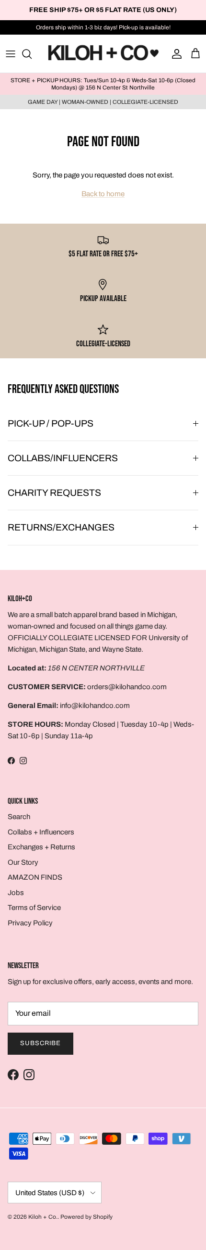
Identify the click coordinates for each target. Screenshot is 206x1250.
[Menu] (10, 53)
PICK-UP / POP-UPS (50, 423)
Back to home (103, 194)
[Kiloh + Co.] (103, 53)
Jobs (16, 892)
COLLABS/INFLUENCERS (63, 458)
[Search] (31, 53)
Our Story (23, 862)
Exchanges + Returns (41, 847)
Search (19, 817)
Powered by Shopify (86, 1216)
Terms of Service (34, 907)
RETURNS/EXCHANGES (61, 527)
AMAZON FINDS (35, 877)
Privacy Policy (30, 923)
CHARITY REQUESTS (54, 493)
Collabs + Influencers (41, 832)
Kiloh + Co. (42, 1216)
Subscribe (40, 1043)
